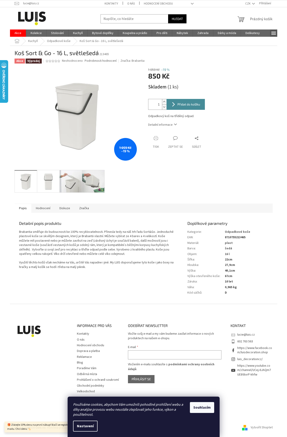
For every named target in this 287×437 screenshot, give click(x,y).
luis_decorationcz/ (250, 359)
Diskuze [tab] (64, 208)
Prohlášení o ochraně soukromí (98, 380)
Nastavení (85, 426)
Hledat (177, 19)
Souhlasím (202, 407)
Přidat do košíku (188, 104)
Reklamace (84, 357)
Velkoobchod (86, 391)
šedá (228, 248)
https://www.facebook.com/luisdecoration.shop (254, 350)
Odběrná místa (87, 374)
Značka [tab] (84, 208)
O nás (131, 4)
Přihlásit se (141, 379)
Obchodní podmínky (90, 385)
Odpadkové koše (237, 232)
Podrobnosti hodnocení (101, 61)
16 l (227, 254)
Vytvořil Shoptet (262, 427)
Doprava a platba (88, 351)
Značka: (132, 61)
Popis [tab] (23, 208)
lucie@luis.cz (246, 334)
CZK (248, 4)
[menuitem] (18, 33)
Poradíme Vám (86, 368)
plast (229, 243)
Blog (80, 362)
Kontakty (111, 4)
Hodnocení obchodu (158, 4)
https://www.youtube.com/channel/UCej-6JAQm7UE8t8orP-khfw (254, 370)
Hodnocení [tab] (43, 208)
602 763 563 (245, 341)
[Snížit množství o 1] (164, 107)
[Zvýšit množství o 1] (164, 101)
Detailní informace (160, 125)
